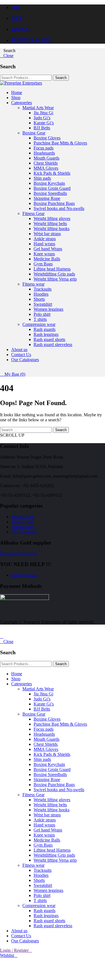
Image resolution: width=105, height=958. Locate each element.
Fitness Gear (33, 213)
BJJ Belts (42, 127)
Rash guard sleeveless (53, 344)
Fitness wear (33, 284)
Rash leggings (46, 334)
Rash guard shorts (49, 339)
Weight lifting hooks (51, 228)
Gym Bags (43, 263)
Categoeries (21, 102)
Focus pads (43, 148)
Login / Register (14, 950)
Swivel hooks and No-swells (59, 208)
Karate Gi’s (44, 122)
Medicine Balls (47, 258)
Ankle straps (45, 238)
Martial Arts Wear (38, 107)
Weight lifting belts (50, 223)
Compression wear (38, 324)
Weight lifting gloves (52, 218)
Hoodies (41, 294)
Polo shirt (42, 314)
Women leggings (48, 309)
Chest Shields (46, 163)
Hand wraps (44, 243)
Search (61, 430)
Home (16, 92)
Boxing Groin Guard (52, 188)
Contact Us (21, 354)
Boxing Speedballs (50, 193)
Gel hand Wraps (48, 248)
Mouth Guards (46, 158)
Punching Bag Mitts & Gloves (60, 143)
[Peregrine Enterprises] (21, 83)
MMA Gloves (46, 168)
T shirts (40, 319)
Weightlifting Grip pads (54, 274)
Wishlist (7, 955)
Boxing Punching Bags (54, 203)
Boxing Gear (33, 132)
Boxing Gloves (47, 137)
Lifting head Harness (52, 269)
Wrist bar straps (47, 233)
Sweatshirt (43, 304)
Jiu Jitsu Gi (43, 112)
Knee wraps (44, 253)
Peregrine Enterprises (19, 553)
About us (19, 349)
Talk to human (24, 575)
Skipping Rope (47, 198)
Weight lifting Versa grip (55, 279)
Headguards (44, 153)
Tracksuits (43, 289)
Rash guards (44, 329)
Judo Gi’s (42, 117)
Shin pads (42, 178)
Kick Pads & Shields (52, 173)
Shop (15, 97)
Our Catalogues (25, 359)
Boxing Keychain (49, 183)
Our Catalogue (24, 531)
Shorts (39, 299)
